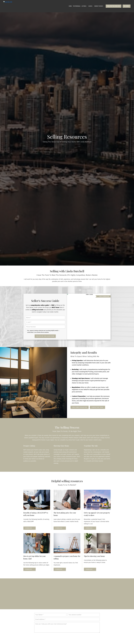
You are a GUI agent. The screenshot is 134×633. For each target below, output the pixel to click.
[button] (113, 6)
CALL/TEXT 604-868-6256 (113, 6)
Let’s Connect (67, 601)
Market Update (98, 6)
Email (127, 6)
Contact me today (97, 407)
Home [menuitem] (70, 6)
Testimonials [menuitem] (76, 6)
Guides (90, 6)
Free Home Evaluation (79, 407)
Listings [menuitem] (84, 6)
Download (28, 528)
